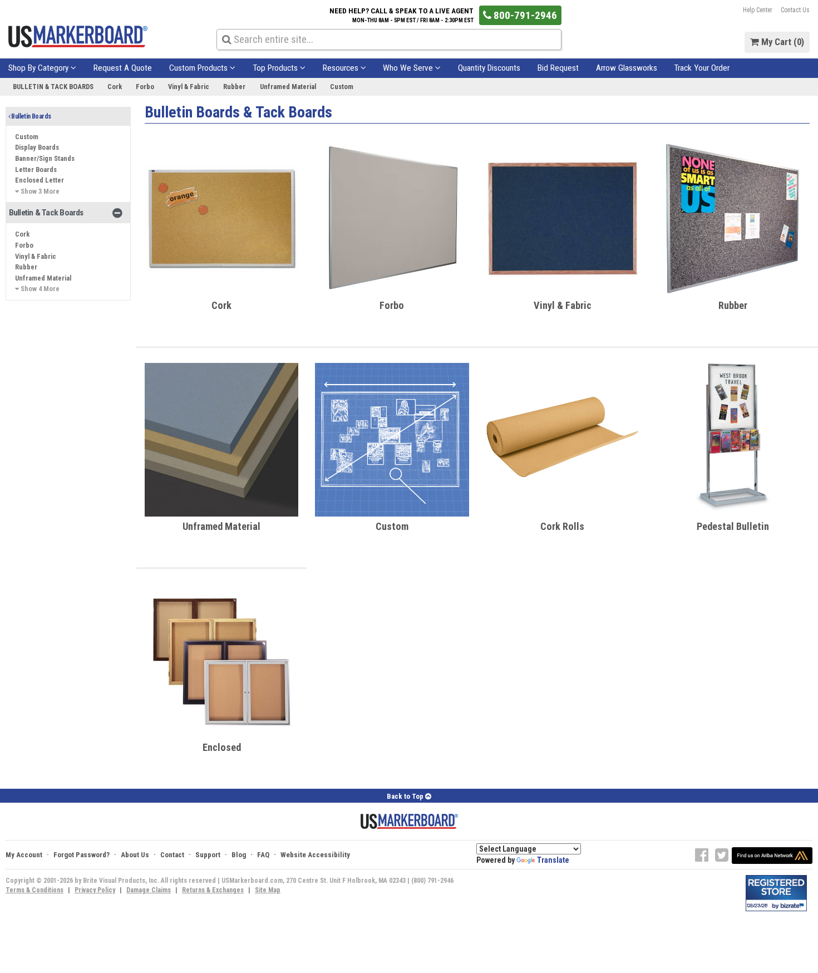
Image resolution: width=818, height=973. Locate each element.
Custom (341, 86)
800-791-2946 (524, 15)
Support (207, 855)
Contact (172, 855)
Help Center (757, 10)
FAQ (263, 855)
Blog (238, 855)
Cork (114, 86)
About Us (135, 855)
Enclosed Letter (39, 180)
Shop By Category (39, 68)
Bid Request (558, 68)
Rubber (234, 86)
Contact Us (795, 10)
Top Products (276, 68)
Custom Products (199, 68)
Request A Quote (122, 68)
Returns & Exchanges (213, 890)
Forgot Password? (81, 855)
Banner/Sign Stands (45, 158)
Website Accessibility (315, 855)
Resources (342, 68)
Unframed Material (288, 86)
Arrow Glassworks (626, 68)
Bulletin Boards (30, 116)
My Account (24, 855)
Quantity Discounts (489, 68)
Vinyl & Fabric (188, 86)
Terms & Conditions (34, 890)
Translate (553, 860)
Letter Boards (36, 169)
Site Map (267, 890)
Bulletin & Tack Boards (53, 86)
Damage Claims (148, 890)
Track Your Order (702, 68)
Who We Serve (409, 68)
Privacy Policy (95, 890)
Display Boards (37, 147)
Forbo (145, 86)
